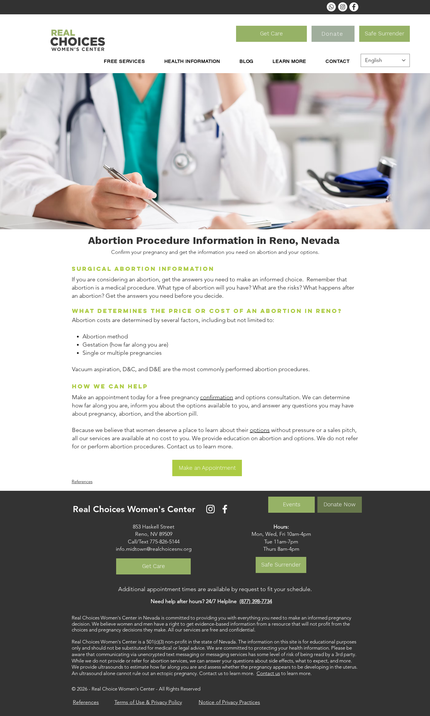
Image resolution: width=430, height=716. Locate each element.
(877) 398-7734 (256, 601)
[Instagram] (210, 509)
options (260, 429)
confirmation (216, 397)
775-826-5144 (165, 541)
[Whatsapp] (331, 6)
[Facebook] (225, 509)
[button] (192, 61)
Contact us (268, 673)
